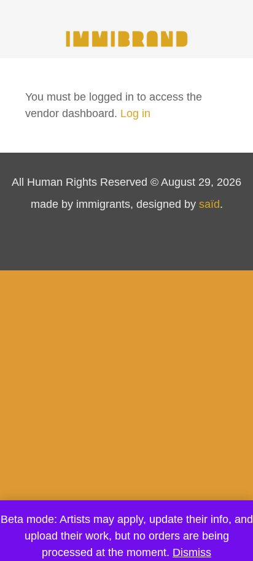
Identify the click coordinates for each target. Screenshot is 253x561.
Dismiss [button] (192, 552)
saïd (209, 204)
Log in (135, 113)
